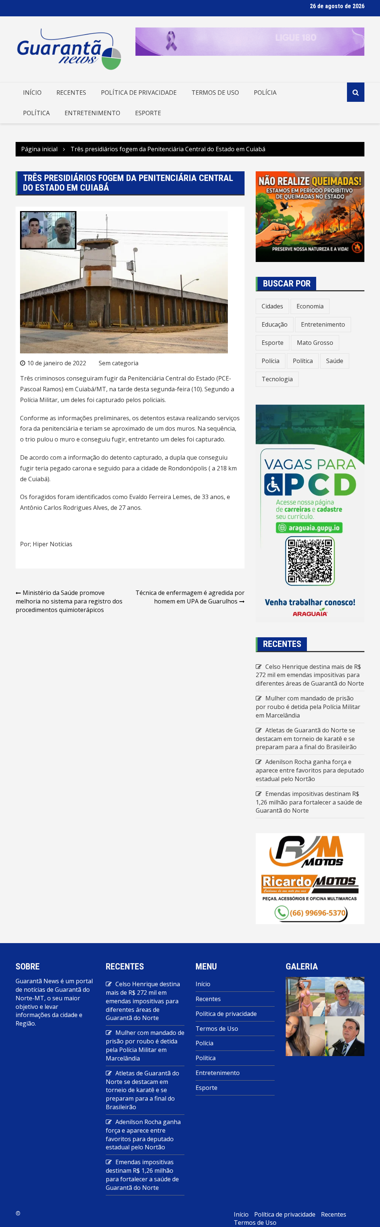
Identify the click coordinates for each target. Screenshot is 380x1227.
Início (32, 92)
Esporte (148, 113)
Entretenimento (92, 113)
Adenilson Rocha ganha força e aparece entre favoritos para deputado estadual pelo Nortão (310, 770)
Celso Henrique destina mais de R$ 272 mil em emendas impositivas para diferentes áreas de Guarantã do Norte (310, 675)
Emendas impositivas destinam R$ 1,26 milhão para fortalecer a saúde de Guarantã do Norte (309, 802)
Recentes (71, 92)
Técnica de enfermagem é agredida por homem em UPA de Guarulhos (190, 597)
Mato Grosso (315, 343)
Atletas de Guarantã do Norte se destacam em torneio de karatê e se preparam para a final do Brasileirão (306, 738)
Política (36, 113)
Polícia (265, 92)
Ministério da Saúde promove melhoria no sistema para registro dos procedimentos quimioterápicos (69, 601)
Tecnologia (277, 379)
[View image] (305, 996)
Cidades (272, 306)
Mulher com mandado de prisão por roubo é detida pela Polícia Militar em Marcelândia (308, 706)
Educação (275, 324)
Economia (310, 306)
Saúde (334, 361)
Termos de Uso (215, 92)
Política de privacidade (139, 92)
